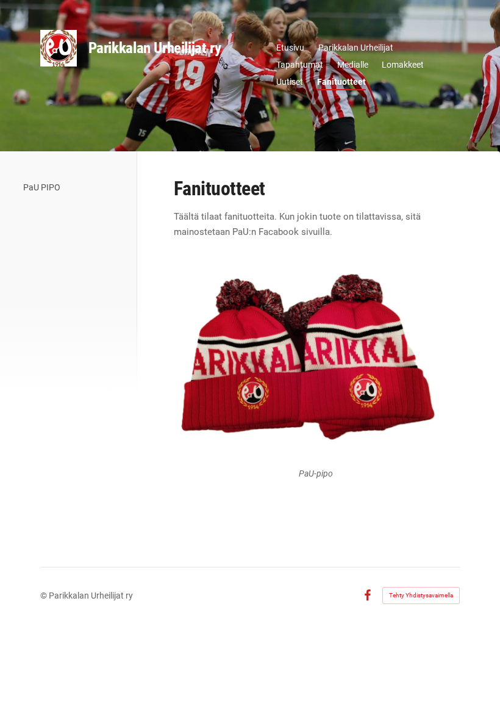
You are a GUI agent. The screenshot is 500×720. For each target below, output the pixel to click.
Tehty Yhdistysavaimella (421, 595)
